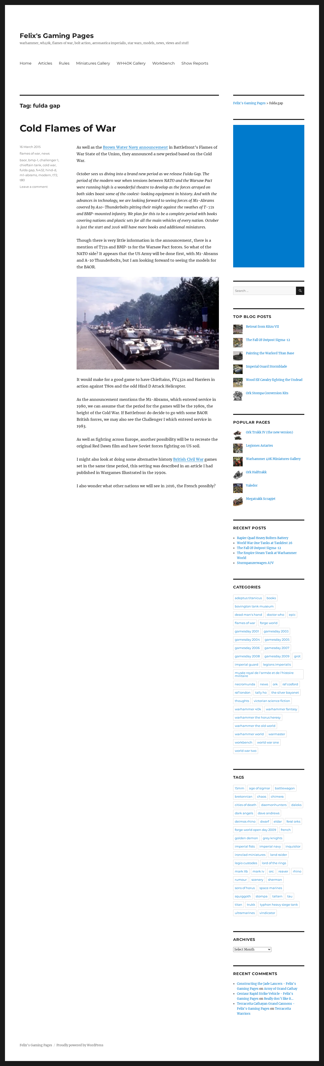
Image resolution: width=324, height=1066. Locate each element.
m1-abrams (28, 175)
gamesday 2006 (247, 648)
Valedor (252, 485)
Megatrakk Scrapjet (260, 499)
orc (271, 871)
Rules (64, 63)
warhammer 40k (248, 709)
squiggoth (243, 896)
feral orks (293, 821)
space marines (270, 888)
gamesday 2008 (247, 656)
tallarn (277, 896)
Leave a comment (34, 187)
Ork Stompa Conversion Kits (267, 393)
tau (289, 896)
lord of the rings (274, 863)
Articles (45, 63)
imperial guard (246, 664)
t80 (22, 180)
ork (275, 684)
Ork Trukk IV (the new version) (269, 432)
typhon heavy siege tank (279, 904)
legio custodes (246, 863)
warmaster (276, 734)
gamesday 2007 (276, 648)
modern (44, 175)
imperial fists (245, 846)
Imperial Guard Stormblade (266, 367)
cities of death (245, 805)
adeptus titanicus (248, 598)
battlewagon (285, 788)
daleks (296, 805)
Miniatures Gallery (93, 63)
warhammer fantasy (281, 709)
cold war (49, 165)
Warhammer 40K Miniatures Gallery (273, 459)
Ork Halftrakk (256, 472)
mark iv (258, 871)
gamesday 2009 (276, 656)
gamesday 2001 (247, 631)
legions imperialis (277, 664)
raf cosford (290, 684)
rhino (297, 871)
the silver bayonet (285, 692)
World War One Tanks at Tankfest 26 (264, 543)
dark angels (244, 813)
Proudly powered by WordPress (79, 1045)
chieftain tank (30, 165)
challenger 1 (49, 160)
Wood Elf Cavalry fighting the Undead (274, 380)
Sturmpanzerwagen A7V (255, 563)
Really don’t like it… (278, 999)
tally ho (261, 692)
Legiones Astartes (259, 446)
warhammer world (249, 734)
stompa (262, 896)
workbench (243, 742)
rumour (241, 879)
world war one (268, 742)
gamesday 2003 (276, 631)
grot (297, 656)
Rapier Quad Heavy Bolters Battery (262, 538)
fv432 (40, 170)
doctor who (275, 614)
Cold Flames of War (68, 128)
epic (292, 614)
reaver (283, 871)
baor (23, 160)
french (286, 830)
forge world (269, 623)
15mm (239, 788)
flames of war (30, 153)
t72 (54, 175)
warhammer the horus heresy (258, 717)
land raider (278, 855)
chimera (277, 796)
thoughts (242, 701)
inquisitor (293, 846)
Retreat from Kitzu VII (262, 327)
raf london (242, 692)
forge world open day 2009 (255, 830)
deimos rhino (245, 821)
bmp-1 (33, 160)
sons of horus (245, 888)
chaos (261, 796)
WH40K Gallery (131, 63)
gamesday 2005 (277, 639)
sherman (275, 879)
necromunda (245, 684)
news (46, 153)
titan (238, 904)
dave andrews (268, 813)
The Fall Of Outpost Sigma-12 (268, 340)
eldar (278, 821)
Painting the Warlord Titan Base (270, 353)
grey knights (272, 838)
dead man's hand (248, 614)
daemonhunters (274, 805)
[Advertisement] (269, 196)
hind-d (51, 170)
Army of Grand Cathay (280, 989)
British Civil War (188, 459)
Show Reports (194, 63)
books (271, 598)
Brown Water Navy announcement (135, 147)
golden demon (246, 838)
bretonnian (243, 796)
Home (26, 63)
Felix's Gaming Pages (57, 36)
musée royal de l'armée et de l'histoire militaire (264, 674)
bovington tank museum (254, 606)
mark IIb (241, 871)
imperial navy (270, 846)
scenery (257, 879)
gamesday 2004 (247, 639)
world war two (245, 751)
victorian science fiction (272, 701)
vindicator (267, 913)
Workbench (163, 63)
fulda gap (27, 170)
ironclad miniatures (250, 855)
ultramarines (245, 913)
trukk (251, 904)
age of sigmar (259, 788)
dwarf (264, 821)
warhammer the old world (255, 726)
